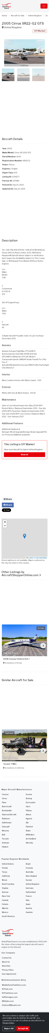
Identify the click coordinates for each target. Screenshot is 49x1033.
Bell (3, 835)
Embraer (5, 843)
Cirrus (4, 798)
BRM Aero (30, 835)
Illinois (4, 880)
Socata (29, 794)
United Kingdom (32, 884)
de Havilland (31, 839)
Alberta (5, 908)
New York (6, 896)
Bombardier (7, 810)
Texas (4, 872)
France (29, 896)
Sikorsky (29, 843)
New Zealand (31, 876)
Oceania (29, 868)
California (6, 876)
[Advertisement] (24, 106)
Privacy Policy (8, 970)
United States (8, 864)
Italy (27, 900)
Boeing (29, 798)
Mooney (5, 831)
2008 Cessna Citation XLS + (16, 659)
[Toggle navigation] (43, 6)
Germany (29, 888)
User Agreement (9, 974)
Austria (29, 908)
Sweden (29, 912)
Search (24, 454)
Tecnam (5, 839)
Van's (28, 806)
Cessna (5, 794)
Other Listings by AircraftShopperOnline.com (20, 573)
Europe (29, 880)
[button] (24, 52)
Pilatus (29, 810)
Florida (5, 868)
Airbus (28, 814)
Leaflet (30, 558)
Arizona (5, 892)
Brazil (28, 864)
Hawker (5, 847)
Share (8, 499)
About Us (6, 962)
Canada (5, 900)
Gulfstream (6, 822)
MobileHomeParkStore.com (14, 985)
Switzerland (31, 892)
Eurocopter (30, 802)
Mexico (5, 912)
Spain (28, 904)
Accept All (23, 1028)
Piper (4, 802)
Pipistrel (29, 827)
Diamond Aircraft (9, 814)
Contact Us (6, 958)
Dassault (6, 827)
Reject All (8, 1028)
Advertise (6, 966)
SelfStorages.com (9, 997)
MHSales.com (8, 1001)
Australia (29, 872)
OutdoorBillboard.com (11, 1005)
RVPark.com (7, 989)
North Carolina (8, 884)
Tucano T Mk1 (9, 764)
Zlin (27, 822)
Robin (28, 831)
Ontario (5, 904)
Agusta (29, 818)
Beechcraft (7, 806)
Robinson (6, 818)
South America (8, 916)
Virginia (5, 888)
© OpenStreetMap (40, 558)
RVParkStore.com (9, 993)
